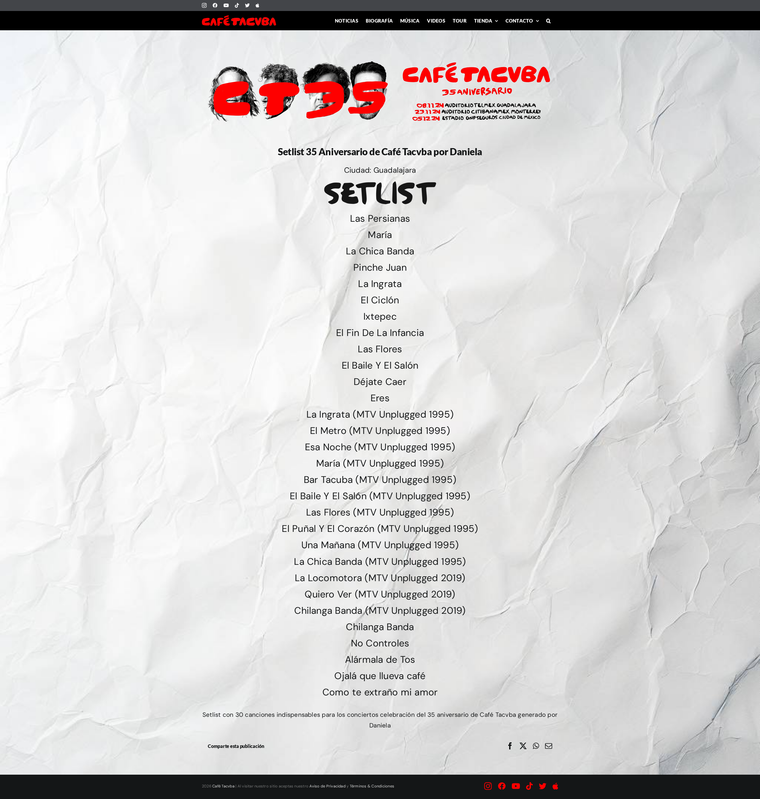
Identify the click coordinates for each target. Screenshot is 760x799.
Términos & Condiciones (372, 786)
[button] (548, 20)
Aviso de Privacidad (327, 786)
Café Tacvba (223, 786)
